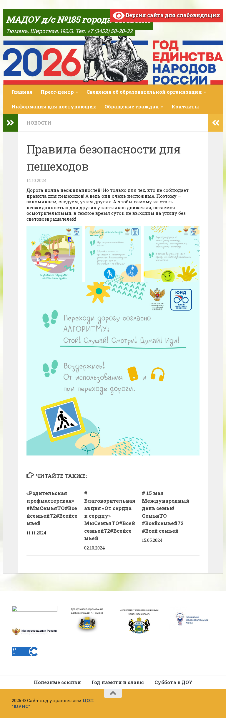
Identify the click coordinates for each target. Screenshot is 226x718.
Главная (21, 92)
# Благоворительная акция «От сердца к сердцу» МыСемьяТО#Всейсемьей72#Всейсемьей (109, 516)
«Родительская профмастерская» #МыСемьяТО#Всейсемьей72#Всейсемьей (51, 508)
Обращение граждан (131, 106)
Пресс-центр (57, 92)
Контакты (185, 106)
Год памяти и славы (118, 682)
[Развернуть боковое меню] (10, 123)
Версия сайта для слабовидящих (172, 15)
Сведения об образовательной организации (144, 92)
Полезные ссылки (57, 682)
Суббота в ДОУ (173, 682)
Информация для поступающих (53, 106)
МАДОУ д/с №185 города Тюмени (78, 19)
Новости (38, 123)
